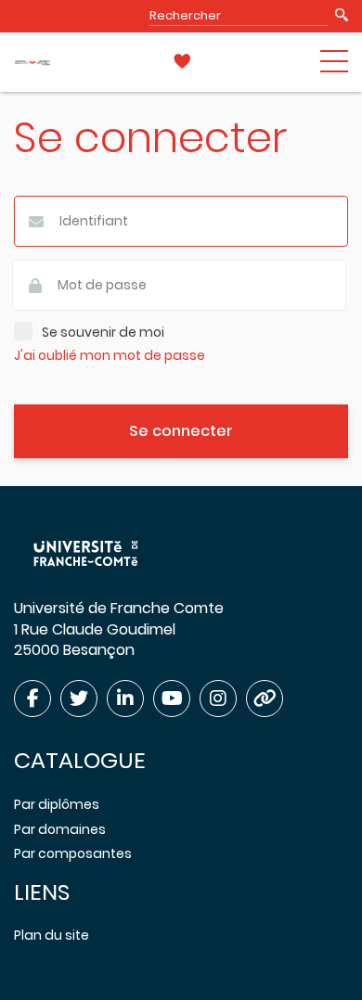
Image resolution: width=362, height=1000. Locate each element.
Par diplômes (56, 804)
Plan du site (51, 935)
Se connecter (181, 431)
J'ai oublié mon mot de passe (109, 355)
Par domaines (60, 829)
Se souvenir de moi (103, 332)
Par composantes (73, 853)
